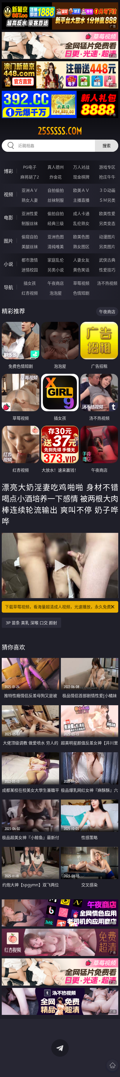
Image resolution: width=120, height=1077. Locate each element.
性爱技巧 (107, 270)
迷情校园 (30, 270)
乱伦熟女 (81, 223)
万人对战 (81, 167)
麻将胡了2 (29, 177)
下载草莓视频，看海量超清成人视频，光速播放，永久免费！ (60, 606)
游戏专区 (107, 167)
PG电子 (29, 167)
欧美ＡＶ (81, 190)
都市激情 (30, 260)
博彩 (8, 171)
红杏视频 (30, 293)
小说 (8, 264)
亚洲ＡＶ (30, 190)
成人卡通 (81, 213)
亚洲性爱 (30, 213)
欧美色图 (81, 236)
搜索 (107, 145)
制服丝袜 (30, 223)
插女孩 (30, 283)
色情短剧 (81, 293)
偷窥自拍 (30, 236)
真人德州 (55, 167)
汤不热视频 (107, 283)
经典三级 (55, 223)
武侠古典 (107, 260)
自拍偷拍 (55, 190)
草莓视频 (81, 283)
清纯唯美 (55, 246)
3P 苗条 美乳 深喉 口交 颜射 (31, 622)
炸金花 (56, 177)
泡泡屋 (56, 293)
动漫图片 (107, 236)
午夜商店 (55, 283)
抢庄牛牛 (107, 177)
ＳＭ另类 (107, 200)
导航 (8, 287)
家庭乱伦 (55, 260)
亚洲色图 (55, 236)
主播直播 (81, 200)
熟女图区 (81, 246)
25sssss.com (60, 131)
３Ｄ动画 (107, 190)
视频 (8, 194)
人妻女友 (81, 260)
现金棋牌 (81, 177)
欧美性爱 (107, 213)
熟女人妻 (30, 200)
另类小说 (55, 270)
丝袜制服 (55, 200)
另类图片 (107, 246)
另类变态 (107, 223)
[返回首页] (112, 1065)
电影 (8, 217)
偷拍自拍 (55, 213)
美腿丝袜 (30, 246)
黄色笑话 (81, 270)
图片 (8, 241)
